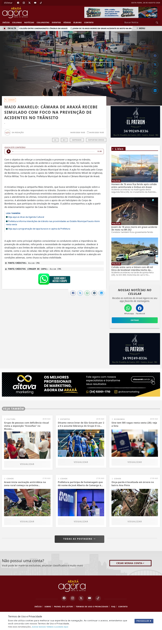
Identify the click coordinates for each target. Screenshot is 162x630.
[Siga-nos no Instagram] (72, 598)
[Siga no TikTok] (41, 3)
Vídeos (67, 22)
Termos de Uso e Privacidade (92, 606)
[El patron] (134, 122)
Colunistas (43, 22)
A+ (64, 140)
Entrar (9, 2)
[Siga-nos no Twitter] (81, 598)
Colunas (17, 22)
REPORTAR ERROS (96, 140)
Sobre (48, 606)
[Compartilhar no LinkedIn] (155, 90)
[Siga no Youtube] (35, 3)
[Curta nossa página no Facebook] (64, 598)
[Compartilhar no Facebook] (155, 56)
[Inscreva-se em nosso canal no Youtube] (89, 598)
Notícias (29, 22)
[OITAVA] (81, 384)
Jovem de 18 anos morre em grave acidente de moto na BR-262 (98, 28)
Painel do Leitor (63, 606)
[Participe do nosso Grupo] (54, 279)
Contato (89, 22)
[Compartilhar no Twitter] (155, 64)
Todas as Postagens (78, 538)
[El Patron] (134, 349)
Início (6, 22)
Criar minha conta (129, 563)
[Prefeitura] (120, 12)
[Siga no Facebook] (18, 3)
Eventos (56, 22)
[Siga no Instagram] (24, 3)
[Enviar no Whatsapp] (155, 73)
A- (55, 140)
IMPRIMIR (77, 140)
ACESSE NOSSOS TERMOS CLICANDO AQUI (50, 627)
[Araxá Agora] (23, 12)
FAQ (113, 606)
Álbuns (77, 22)
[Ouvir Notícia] (9, 151)
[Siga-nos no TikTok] (98, 598)
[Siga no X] (29, 3)
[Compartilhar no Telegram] (155, 82)
